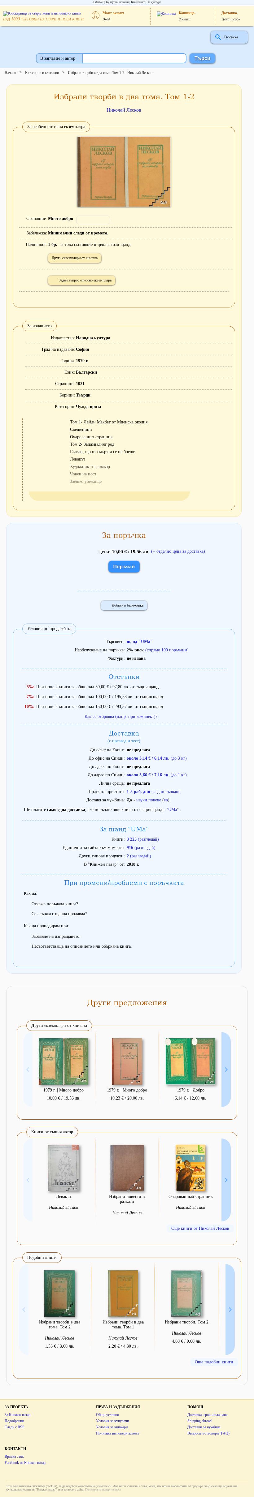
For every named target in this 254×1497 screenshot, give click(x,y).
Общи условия (107, 1415)
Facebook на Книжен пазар (25, 1463)
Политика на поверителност (117, 1433)
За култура (154, 2)
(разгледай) (143, 839)
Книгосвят (138, 2)
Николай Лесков (124, 110)
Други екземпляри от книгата (75, 258)
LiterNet (98, 2)
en (166, 800)
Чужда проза (88, 406)
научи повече (148, 800)
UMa (172, 809)
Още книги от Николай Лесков (200, 1228)
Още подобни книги (214, 1362)
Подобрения (14, 1421)
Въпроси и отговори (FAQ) (208, 1433)
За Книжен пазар (17, 1415)
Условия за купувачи (112, 1421)
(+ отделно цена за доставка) (178, 551)
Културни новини (117, 2)
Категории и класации (42, 73)
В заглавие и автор (57, 58)
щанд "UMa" (140, 641)
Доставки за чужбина (203, 1427)
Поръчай (124, 566)
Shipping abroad (199, 1421)
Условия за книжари (112, 1427)
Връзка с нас (14, 1456)
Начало (10, 73)
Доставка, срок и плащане (207, 1415)
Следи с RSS (14, 1427)
